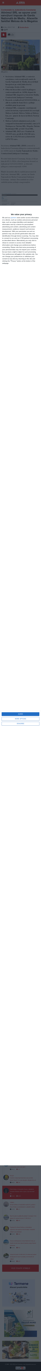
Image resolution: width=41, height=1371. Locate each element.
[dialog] (20, 685)
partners (14, 217)
